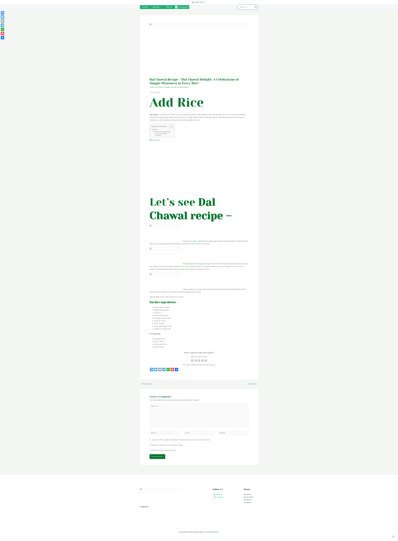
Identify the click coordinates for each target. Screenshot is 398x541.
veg (172, 87)
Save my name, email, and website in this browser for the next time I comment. (181, 440)
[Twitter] (2, 17)
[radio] (192, 361)
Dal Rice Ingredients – (162, 133)
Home (145, 7)
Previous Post (146, 384)
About (169, 7)
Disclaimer (247, 494)
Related (159, 135)
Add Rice (155, 129)
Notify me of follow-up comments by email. (167, 445)
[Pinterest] (2, 33)
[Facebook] (2, 13)
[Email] (2, 21)
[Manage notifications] (393, 536)
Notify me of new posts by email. (163, 450)
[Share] (2, 38)
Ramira (216, 532)
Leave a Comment (156, 87)
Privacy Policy (249, 497)
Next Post (253, 384)
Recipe (156, 7)
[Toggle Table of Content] (170, 126)
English (167, 87)
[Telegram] (2, 25)
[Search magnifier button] (255, 7)
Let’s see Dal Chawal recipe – (162, 131)
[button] (161, 7)
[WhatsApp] (2, 29)
